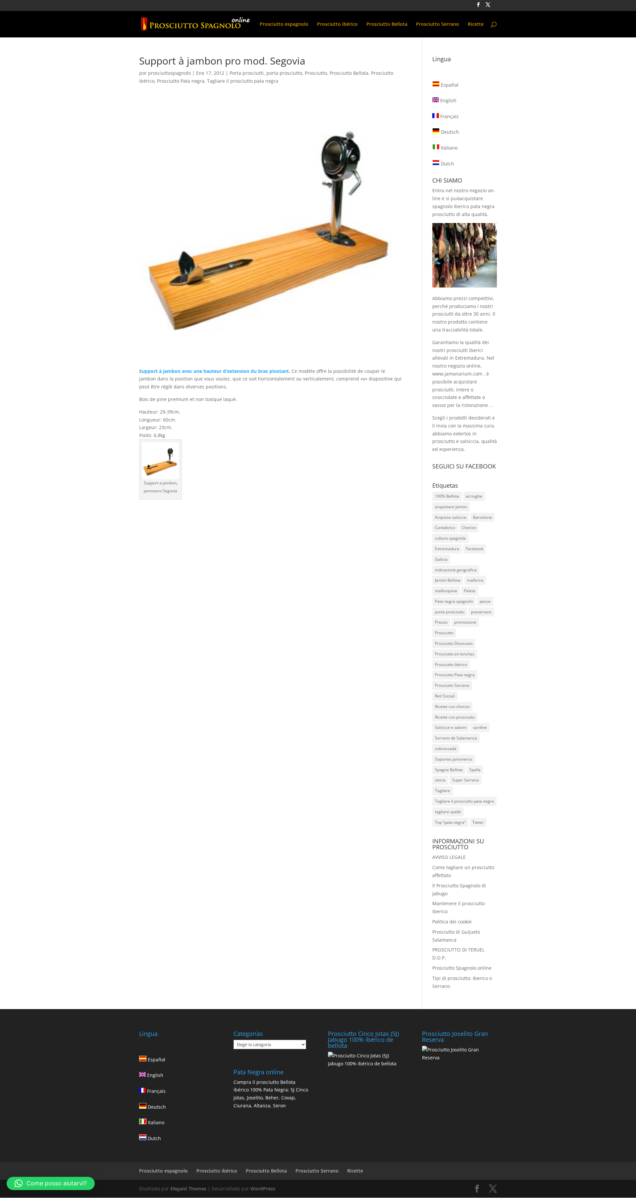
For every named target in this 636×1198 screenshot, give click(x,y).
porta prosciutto (284, 73)
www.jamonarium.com (457, 374)
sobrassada (445, 748)
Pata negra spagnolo (454, 601)
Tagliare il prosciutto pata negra (242, 81)
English (447, 100)
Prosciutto (316, 73)
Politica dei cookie (452, 921)
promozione (465, 622)
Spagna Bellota (449, 770)
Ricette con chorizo (452, 706)
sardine (480, 727)
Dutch (447, 163)
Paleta (469, 591)
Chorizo (469, 527)
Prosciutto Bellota (386, 24)
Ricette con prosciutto (455, 717)
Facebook (474, 549)
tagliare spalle (448, 812)
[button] (51, 1183)
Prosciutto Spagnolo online (462, 968)
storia (440, 780)
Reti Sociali (445, 696)
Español (449, 85)
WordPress (262, 1188)
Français (449, 116)
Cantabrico (445, 527)
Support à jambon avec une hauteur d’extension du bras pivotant (214, 371)
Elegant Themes (188, 1188)
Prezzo (441, 622)
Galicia (441, 559)
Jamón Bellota (447, 580)
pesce (485, 601)
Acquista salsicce (450, 517)
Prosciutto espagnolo (284, 24)
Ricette (476, 24)
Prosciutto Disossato (454, 643)
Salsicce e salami (450, 727)
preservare (481, 612)
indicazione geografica (456, 570)
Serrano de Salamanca (456, 738)
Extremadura (447, 549)
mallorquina (446, 591)
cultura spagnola (450, 538)
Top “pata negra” (450, 822)
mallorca (475, 580)
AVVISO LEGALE (449, 857)
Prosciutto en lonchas (454, 654)
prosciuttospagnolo (169, 73)
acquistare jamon (451, 507)
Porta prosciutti (247, 73)
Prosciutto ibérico (337, 24)
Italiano (448, 148)
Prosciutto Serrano (437, 24)
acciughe (474, 496)
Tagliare (442, 790)
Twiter (478, 822)
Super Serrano (465, 780)
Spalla (475, 770)
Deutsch (449, 132)
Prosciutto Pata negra (180, 81)
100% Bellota (447, 496)
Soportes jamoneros (453, 759)
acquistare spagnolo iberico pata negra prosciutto (463, 206)
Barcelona (482, 517)
